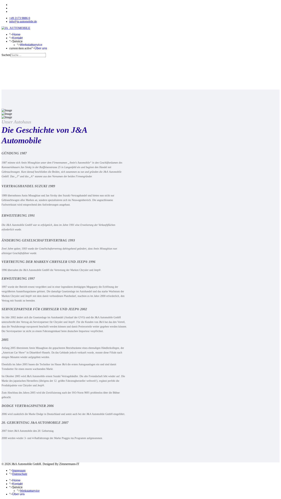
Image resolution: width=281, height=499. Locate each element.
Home (16, 34)
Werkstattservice (31, 44)
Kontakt (17, 38)
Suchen (6, 55)
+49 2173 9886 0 (19, 18)
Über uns (41, 48)
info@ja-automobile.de (23, 21)
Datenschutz (19, 474)
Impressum (18, 470)
